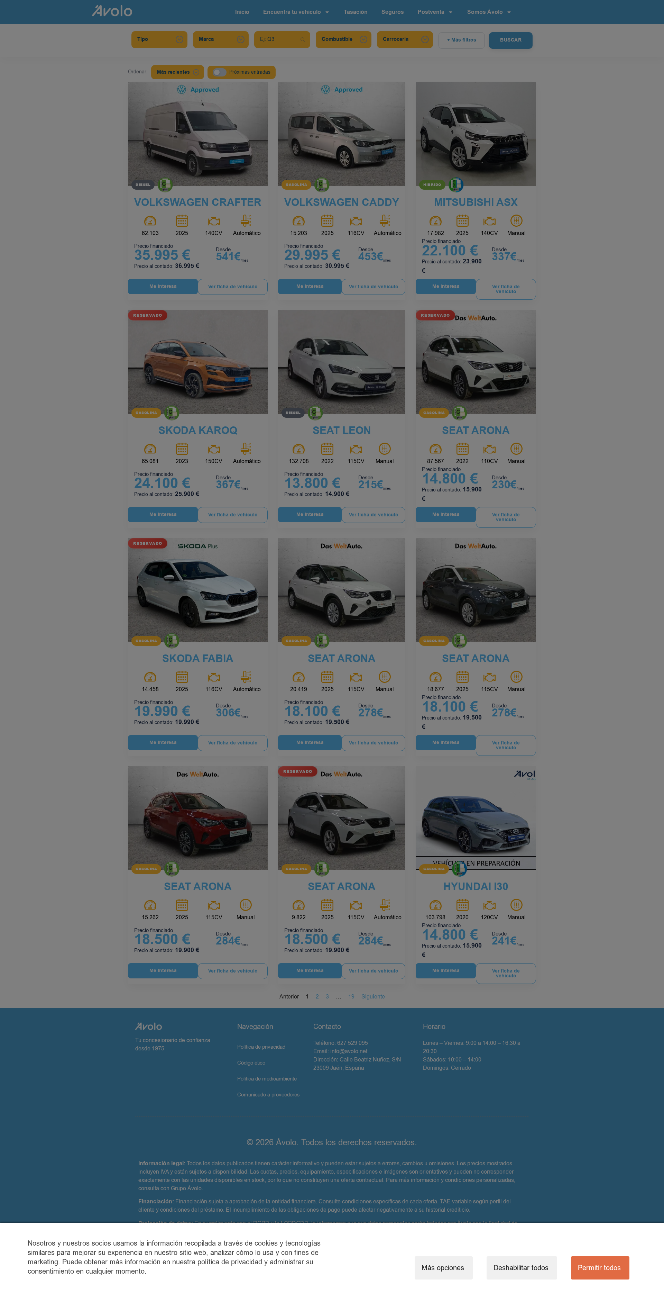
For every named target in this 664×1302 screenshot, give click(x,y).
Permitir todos (599, 1268)
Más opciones (443, 1268)
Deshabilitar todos (521, 1268)
